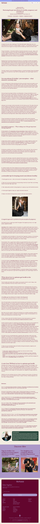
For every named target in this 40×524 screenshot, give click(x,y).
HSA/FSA (4, 502)
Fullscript (14, 511)
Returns (3, 510)
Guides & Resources (16, 502)
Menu (32, 2)
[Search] (35, 3)
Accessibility (15, 509)
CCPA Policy (15, 510)
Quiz (3, 501)
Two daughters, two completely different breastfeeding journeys (28, 452)
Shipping (3, 509)
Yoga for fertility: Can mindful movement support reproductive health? (9, 452)
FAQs (14, 500)
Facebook (30, 501)
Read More (17, 455)
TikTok (29, 500)
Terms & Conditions (16, 506)
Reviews (3, 500)
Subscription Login (5, 506)
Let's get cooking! (24, 0)
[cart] (38, 3)
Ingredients (15, 501)
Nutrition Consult (16, 503)
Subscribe (20, 495)
